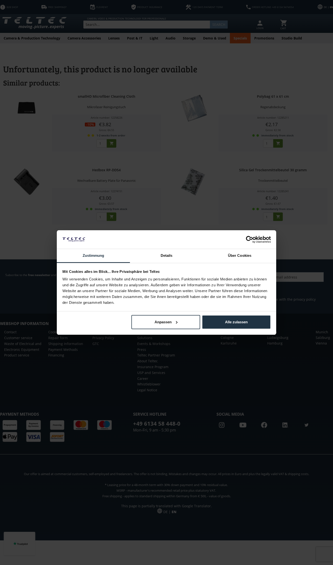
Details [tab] (167, 255)
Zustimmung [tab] (93, 255)
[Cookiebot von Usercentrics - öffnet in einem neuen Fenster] (249, 239)
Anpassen (163, 322)
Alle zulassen (236, 322)
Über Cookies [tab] (239, 255)
